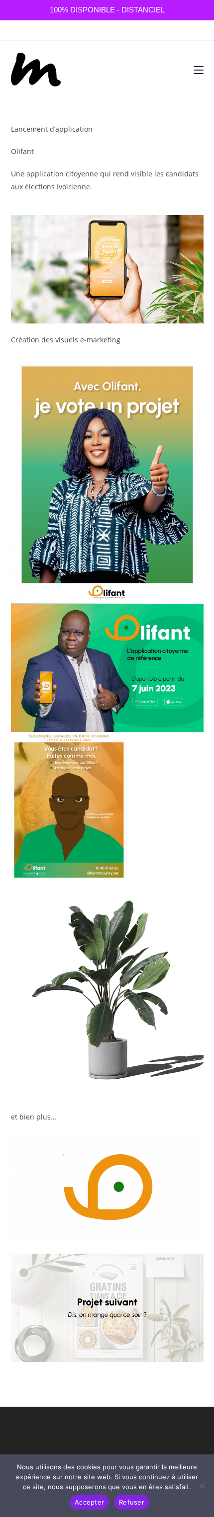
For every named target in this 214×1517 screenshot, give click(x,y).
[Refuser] (202, 1486)
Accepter (89, 1502)
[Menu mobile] (199, 70)
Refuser (131, 1502)
